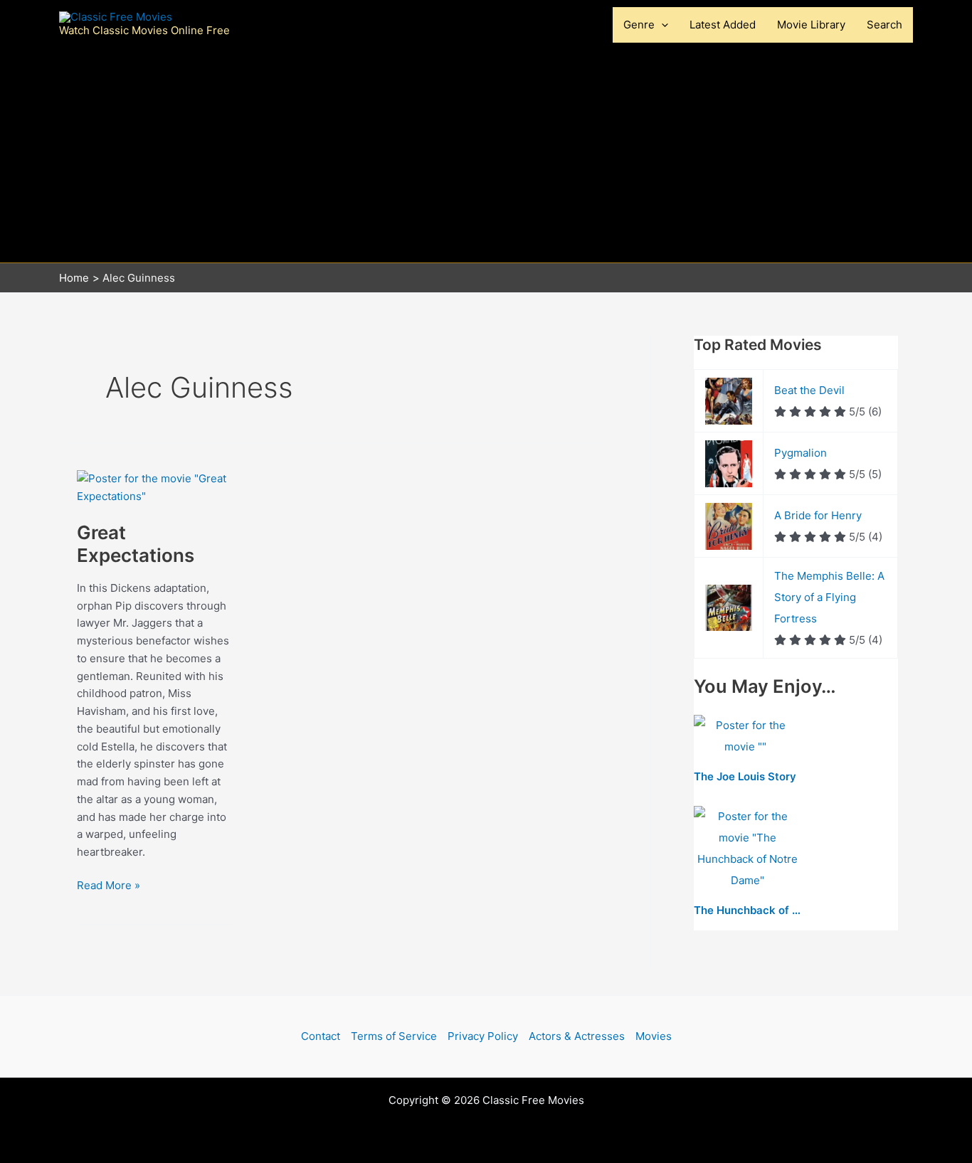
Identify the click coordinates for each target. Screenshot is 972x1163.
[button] (661, 25)
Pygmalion (800, 453)
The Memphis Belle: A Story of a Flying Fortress (829, 597)
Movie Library (811, 24)
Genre (639, 24)
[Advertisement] (486, 155)
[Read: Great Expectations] (155, 487)
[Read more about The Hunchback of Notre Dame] (747, 849)
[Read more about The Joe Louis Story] (745, 736)
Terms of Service (394, 1036)
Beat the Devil (809, 390)
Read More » (108, 886)
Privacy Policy (483, 1036)
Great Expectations (135, 543)
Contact (320, 1036)
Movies (653, 1036)
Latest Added (723, 24)
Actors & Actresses (577, 1036)
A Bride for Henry (818, 515)
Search (884, 24)
